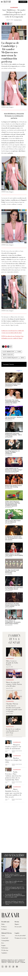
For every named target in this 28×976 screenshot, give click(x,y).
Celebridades (14, 7)
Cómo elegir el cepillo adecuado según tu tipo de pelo (14, 882)
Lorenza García (18, 20)
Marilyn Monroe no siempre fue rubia (13, 760)
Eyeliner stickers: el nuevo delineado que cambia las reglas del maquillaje (15, 875)
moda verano (8, 355)
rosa (22, 358)
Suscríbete (23, 2)
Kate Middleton (8, 352)
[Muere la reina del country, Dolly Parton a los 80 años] (14, 673)
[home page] (7, 2)
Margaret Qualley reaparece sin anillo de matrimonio (13, 746)
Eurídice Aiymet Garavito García (17, 751)
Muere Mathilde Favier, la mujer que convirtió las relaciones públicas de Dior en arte (13, 793)
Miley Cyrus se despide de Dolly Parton (12, 663)
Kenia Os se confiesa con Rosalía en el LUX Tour (13, 731)
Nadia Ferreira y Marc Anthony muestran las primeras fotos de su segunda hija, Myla (13, 776)
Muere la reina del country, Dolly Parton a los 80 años (14, 684)
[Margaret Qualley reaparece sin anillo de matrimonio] (8, 742)
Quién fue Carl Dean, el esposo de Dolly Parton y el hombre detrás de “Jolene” (14, 903)
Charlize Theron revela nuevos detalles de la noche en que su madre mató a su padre (14, 708)
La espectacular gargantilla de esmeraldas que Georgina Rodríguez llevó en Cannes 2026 (15, 895)
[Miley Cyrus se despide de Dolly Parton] (14, 652)
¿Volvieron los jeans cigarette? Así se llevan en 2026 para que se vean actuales (14, 888)
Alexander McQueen (10, 358)
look (19, 352)
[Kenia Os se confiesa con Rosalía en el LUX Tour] (14, 720)
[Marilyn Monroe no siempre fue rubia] (8, 755)
